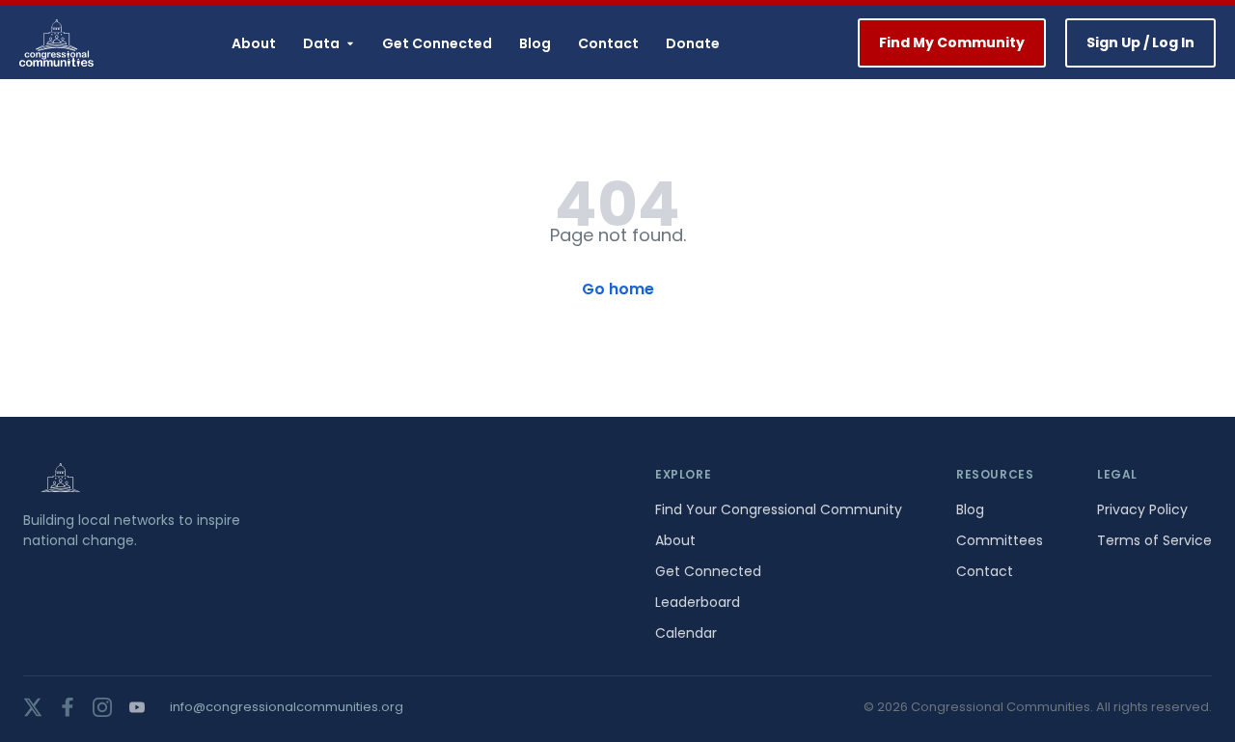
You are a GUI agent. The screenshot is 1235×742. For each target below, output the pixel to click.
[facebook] (67, 707)
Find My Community (952, 42)
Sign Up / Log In (1140, 42)
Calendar (686, 633)
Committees (999, 540)
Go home (618, 289)
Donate (693, 43)
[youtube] (137, 707)
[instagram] (102, 707)
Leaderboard (697, 602)
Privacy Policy (1142, 509)
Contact (608, 43)
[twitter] (32, 707)
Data (321, 43)
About (254, 43)
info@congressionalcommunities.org (286, 707)
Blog (535, 43)
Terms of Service (1154, 540)
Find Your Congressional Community (778, 509)
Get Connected (437, 43)
